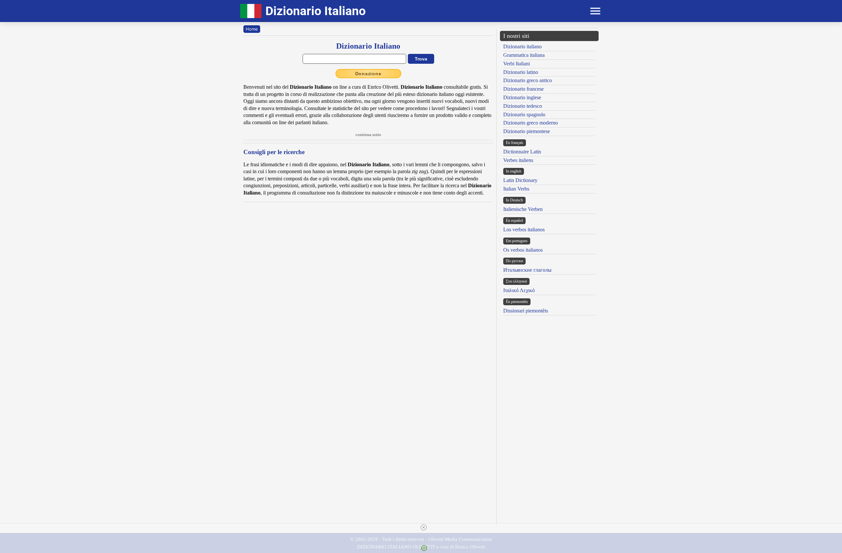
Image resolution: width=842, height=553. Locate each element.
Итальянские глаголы (527, 270)
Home (252, 29)
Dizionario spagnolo (524, 114)
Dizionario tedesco (522, 106)
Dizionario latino (520, 72)
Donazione (368, 73)
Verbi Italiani (516, 63)
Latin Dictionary (520, 180)
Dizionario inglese (522, 97)
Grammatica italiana (524, 55)
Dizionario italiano (522, 46)
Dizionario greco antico (527, 80)
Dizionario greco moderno (530, 123)
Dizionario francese (523, 89)
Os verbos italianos (523, 250)
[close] (424, 527)
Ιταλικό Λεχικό (519, 290)
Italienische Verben (523, 209)
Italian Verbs (516, 189)
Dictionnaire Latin (522, 151)
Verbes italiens (518, 160)
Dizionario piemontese (526, 131)
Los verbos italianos (524, 229)
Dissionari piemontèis (525, 310)
